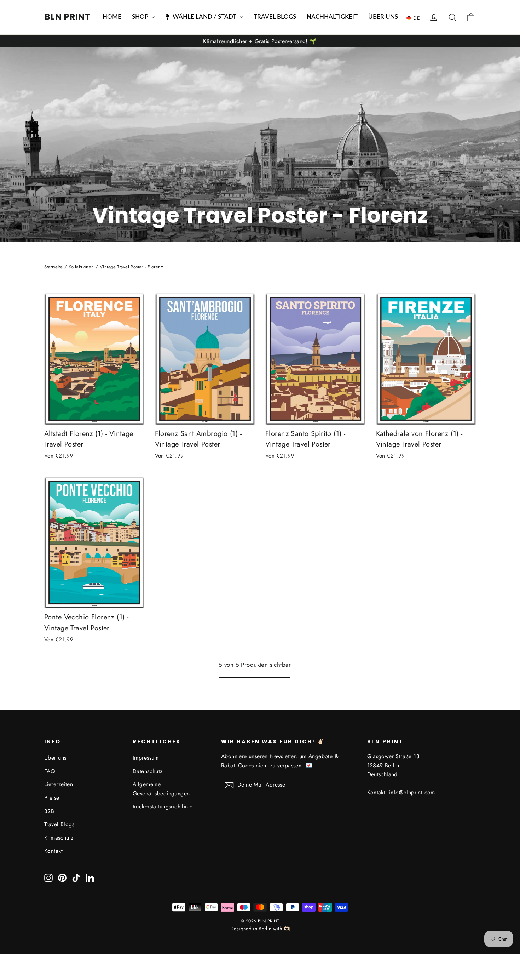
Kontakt (53, 851)
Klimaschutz (59, 838)
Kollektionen (81, 266)
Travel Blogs (59, 824)
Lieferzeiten (58, 784)
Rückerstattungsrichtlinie (163, 806)
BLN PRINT (67, 17)
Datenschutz (148, 771)
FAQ (49, 771)
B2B (49, 811)
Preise (51, 798)
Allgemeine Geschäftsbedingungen (161, 788)
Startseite (53, 266)
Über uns (55, 758)
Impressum (146, 758)
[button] (414, 17)
